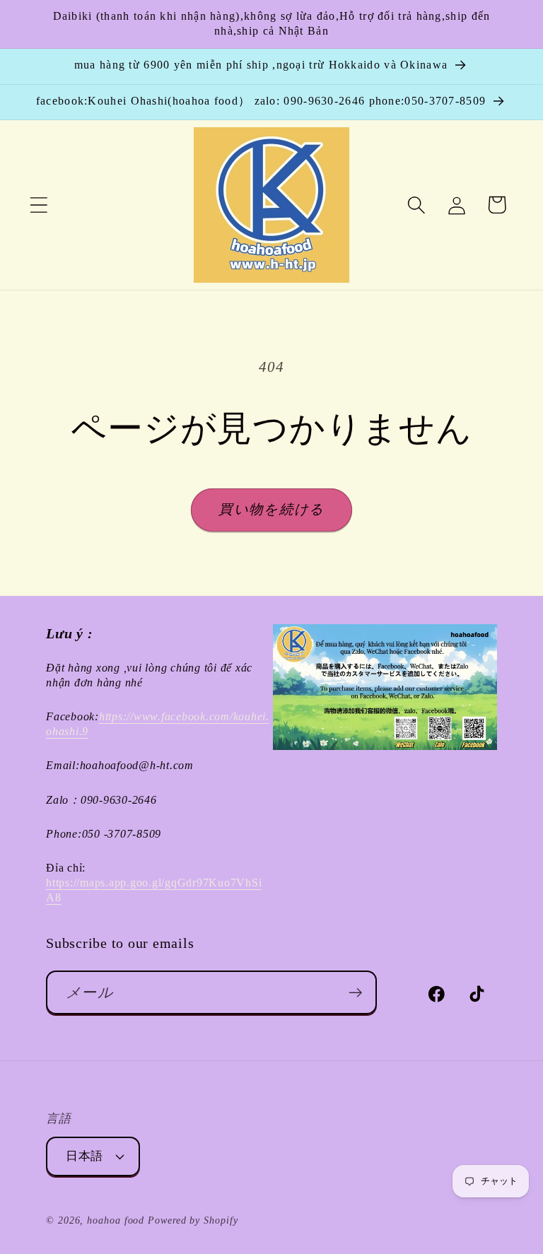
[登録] (355, 993)
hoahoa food (115, 1220)
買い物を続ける (271, 509)
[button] (38, 204)
